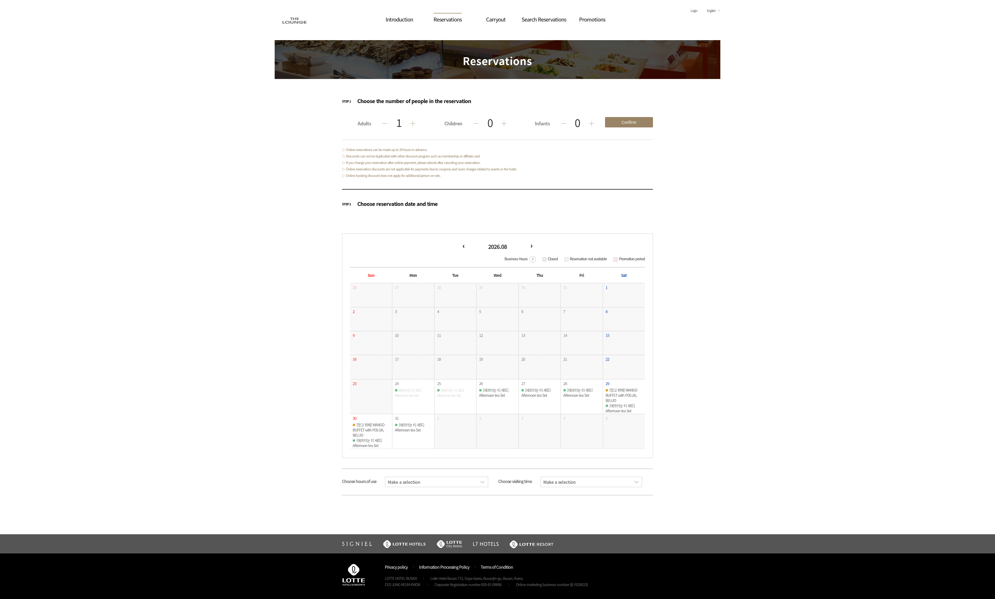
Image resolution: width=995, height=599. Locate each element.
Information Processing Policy (444, 567)
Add (412, 123)
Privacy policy (396, 567)
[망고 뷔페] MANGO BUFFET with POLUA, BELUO (621, 395)
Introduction (399, 19)
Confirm (629, 122)
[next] (531, 246)
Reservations (447, 19)
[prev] (463, 246)
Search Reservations (544, 19)
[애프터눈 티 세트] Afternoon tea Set (493, 392)
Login (694, 10)
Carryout (496, 19)
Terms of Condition (497, 567)
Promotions (592, 19)
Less (384, 123)
